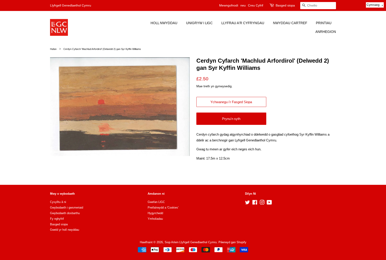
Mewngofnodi (228, 5)
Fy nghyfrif (57, 218)
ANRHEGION (325, 32)
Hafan (53, 49)
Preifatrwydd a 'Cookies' (163, 207)
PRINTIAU (323, 23)
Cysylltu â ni (58, 202)
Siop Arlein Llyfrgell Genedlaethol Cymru (191, 242)
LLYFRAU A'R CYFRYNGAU (242, 23)
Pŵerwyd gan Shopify (232, 242)
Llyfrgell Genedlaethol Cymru (70, 5)
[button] (375, 5)
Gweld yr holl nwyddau (64, 229)
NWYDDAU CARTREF (290, 23)
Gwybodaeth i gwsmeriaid (66, 207)
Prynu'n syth (231, 119)
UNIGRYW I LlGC (199, 23)
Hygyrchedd (155, 213)
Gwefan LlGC (156, 202)
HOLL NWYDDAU (164, 23)
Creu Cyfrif (255, 5)
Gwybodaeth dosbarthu (65, 213)
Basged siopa (285, 5)
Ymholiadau (155, 218)
